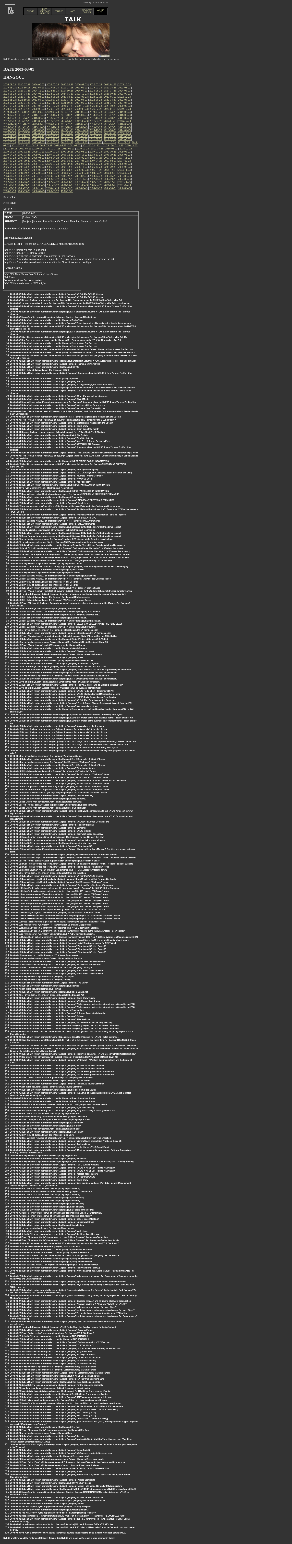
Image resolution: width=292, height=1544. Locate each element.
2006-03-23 (24, 166)
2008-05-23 (38, 157)
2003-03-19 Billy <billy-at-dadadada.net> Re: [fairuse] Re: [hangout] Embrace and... (50, 597)
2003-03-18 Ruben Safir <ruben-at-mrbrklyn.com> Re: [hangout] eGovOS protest (48, 648)
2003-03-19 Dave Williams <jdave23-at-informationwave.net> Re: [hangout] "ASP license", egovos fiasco (60, 579)
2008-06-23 (24, 157)
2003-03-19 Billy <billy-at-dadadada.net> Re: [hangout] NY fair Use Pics (44, 582)
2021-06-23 (124, 102)
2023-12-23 (81, 93)
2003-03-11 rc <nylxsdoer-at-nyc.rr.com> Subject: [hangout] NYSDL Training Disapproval (52, 934)
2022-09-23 (38, 99)
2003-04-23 (9, 179)
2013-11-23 (9, 136)
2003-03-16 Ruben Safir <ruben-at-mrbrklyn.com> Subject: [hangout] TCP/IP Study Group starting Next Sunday (63, 697)
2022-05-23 (95, 99)
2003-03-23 (24, 179)
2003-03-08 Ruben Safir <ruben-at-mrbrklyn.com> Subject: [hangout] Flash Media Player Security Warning (61, 1022)
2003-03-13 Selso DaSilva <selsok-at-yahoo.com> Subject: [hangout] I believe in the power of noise (57, 840)
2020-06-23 (38, 108)
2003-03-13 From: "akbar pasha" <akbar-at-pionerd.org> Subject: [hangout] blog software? (53, 805)
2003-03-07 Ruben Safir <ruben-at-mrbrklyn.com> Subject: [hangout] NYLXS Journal (50, 1081)
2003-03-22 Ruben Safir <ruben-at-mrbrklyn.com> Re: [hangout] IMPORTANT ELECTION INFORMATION (59, 491)
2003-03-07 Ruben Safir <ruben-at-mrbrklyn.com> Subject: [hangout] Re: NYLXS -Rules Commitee (57, 1065)
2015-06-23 (124, 127)
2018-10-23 (67, 115)
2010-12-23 (117, 145)
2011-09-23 (124, 142)
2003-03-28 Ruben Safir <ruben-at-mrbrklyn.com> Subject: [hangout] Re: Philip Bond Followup (55, 1268)
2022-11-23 (9, 99)
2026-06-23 (38, 84)
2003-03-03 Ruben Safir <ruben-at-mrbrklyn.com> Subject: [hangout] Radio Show (49, 426)
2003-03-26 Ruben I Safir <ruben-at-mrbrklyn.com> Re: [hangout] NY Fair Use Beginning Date (55, 1376)
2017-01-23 (110, 121)
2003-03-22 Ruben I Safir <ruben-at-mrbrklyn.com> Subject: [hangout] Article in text (50, 503)
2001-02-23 (124, 185)
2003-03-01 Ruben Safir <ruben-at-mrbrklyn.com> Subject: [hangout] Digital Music (49, 399)
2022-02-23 (9, 102)
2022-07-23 (67, 99)
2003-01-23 (52, 179)
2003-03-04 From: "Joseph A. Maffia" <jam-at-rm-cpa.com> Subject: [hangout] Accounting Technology (59, 1237)
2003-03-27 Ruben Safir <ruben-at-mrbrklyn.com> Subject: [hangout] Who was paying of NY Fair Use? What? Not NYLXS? (68, 1304)
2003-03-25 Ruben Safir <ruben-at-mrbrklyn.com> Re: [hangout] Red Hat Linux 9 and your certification (59, 1394)
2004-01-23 (9, 176)
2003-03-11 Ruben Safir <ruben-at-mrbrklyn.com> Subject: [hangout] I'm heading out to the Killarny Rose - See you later (67, 931)
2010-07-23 (54, 148)
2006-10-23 (52, 163)
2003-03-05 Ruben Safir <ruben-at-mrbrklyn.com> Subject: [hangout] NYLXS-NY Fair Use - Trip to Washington (62, 1168)
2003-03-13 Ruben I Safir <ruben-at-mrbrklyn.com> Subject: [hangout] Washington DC (51, 846)
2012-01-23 (67, 142)
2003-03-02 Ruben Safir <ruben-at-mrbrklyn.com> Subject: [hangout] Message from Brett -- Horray (57, 408)
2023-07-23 (24, 96)
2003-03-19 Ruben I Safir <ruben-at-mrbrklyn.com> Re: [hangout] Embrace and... (48, 618)
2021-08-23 (95, 102)
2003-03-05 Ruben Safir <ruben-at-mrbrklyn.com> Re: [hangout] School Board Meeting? (52, 1210)
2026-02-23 (96, 84)
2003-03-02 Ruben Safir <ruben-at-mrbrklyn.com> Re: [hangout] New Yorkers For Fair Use (53, 343)
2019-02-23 (9, 115)
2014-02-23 (96, 133)
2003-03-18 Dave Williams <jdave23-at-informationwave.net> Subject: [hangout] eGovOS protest (56, 654)
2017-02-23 (96, 121)
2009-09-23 (67, 151)
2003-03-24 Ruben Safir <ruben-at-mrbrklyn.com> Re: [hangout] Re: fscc (45, 1427)
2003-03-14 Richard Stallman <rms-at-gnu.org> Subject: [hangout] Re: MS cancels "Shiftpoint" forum (58, 792)
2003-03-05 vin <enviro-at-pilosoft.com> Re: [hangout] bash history (42, 1228)
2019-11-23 (9, 111)
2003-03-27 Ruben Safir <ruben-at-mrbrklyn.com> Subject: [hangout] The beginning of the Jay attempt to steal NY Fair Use (68, 1313)
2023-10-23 (110, 93)
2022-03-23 (124, 99)
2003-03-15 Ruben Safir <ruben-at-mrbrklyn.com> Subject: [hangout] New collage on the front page (57, 726)
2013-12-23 (124, 133)
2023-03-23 (81, 96)
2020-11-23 (96, 105)
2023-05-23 (52, 96)
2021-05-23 (9, 105)
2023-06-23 (38, 96)
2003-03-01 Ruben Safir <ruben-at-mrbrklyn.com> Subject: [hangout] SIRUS (46, 381)
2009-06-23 (110, 151)
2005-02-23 (81, 169)
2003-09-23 (67, 176)
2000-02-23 (38, 191)
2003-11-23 (38, 176)
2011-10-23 (109, 142)
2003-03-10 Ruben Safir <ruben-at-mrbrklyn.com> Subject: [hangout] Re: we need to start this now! (57, 961)
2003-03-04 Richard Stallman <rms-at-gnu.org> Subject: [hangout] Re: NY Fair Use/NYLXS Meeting (57, 432)
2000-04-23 (9, 191)
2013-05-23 (95, 136)
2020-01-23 (110, 108)
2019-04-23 (110, 111)
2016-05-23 (95, 124)
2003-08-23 (81, 176)
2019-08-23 (52, 111)
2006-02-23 (38, 166)
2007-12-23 (110, 157)
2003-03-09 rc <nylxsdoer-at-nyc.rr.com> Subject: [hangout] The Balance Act (47, 995)
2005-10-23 (95, 166)
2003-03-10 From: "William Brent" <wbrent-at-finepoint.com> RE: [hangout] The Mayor (51, 967)
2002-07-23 (9, 182)
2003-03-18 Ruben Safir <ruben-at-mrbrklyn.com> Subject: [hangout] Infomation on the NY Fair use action (60, 633)
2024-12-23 (38, 90)
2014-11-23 (96, 130)
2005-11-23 (81, 166)
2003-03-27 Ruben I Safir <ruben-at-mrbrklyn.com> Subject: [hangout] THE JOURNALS (51, 1345)
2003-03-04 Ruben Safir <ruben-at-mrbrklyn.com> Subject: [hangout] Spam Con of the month (54, 429)
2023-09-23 (124, 93)
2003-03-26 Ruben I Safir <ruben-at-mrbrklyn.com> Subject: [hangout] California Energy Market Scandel (60, 1373)
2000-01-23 (52, 191)
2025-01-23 (24, 90)
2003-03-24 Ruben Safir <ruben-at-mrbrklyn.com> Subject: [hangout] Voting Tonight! (50, 1450)
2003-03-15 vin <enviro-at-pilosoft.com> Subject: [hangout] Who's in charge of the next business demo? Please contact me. (69, 744)
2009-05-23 (124, 151)
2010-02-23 (125, 148)
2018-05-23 (9, 118)
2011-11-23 (95, 142)
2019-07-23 (67, 111)
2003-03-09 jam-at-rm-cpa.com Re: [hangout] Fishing (35, 989)
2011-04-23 (60, 145)
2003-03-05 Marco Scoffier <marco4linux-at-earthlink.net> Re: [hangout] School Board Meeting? (56, 1213)
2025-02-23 (9, 90)
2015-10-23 (67, 127)
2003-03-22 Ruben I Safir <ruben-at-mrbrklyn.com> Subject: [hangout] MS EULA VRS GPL (53, 518)
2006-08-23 (81, 163)
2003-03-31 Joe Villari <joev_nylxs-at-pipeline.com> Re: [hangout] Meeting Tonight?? (50, 1507)
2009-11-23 (38, 151)
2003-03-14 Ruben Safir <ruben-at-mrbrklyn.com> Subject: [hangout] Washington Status (52, 768)
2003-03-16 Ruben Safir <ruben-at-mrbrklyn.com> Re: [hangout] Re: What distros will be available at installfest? (63, 673)
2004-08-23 (38, 172)
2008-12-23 (67, 154)
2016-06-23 (81, 124)
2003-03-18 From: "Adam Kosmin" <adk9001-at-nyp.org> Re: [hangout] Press (47, 645)
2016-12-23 (124, 121)
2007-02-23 (124, 160)
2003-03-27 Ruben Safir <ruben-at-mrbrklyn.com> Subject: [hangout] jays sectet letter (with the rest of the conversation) (68, 1282)
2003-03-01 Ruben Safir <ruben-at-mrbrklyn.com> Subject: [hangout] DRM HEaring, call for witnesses (58, 396)
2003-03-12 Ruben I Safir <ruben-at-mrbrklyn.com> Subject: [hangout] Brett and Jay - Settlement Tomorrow (61, 885)
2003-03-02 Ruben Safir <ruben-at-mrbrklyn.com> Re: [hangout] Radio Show (46, 320)
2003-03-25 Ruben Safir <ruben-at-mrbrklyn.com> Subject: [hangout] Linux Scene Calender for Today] (59, 1418)
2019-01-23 (24, 115)
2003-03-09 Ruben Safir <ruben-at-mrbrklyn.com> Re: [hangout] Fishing (44, 986)
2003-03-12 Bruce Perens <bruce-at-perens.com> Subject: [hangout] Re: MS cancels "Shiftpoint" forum (60, 867)
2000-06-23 (110, 188)
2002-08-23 (124, 179)
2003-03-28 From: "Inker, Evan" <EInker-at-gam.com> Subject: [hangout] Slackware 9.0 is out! (55, 1465)
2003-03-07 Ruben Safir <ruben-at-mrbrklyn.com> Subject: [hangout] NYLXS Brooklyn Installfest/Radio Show (62, 1071)
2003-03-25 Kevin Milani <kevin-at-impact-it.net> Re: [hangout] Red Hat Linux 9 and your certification (58, 1400)
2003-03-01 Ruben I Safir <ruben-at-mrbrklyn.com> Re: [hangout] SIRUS (44, 367)
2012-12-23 (38, 139)
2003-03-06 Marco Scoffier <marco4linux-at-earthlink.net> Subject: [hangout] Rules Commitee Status (58, 1104)
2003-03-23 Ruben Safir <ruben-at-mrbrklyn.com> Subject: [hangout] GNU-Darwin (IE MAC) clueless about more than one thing (71, 473)
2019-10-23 (24, 111)
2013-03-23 (124, 136)
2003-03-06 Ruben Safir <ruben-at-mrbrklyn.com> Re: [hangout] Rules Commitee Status (52, 1098)
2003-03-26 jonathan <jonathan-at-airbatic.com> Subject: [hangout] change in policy (50, 1388)
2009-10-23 (52, 151)
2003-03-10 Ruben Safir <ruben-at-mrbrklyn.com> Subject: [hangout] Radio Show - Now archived (56, 970)
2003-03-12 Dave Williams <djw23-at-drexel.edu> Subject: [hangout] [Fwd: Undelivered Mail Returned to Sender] (63, 855)
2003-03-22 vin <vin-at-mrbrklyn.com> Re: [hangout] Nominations (41, 488)
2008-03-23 (67, 157)
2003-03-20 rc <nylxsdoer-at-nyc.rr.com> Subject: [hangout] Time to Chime (46, 563)
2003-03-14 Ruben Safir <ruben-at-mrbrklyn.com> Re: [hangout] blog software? (48, 799)
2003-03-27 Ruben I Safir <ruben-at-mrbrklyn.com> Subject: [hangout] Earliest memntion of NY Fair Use (60, 1342)
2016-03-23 (124, 124)
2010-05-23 (82, 148)
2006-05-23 (124, 163)
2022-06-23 (81, 99)
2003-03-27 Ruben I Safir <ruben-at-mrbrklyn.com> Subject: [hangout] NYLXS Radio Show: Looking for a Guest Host (65, 1348)
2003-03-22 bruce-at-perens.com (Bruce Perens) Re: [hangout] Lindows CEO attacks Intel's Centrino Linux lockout (65, 506)
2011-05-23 (46, 145)
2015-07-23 (110, 127)
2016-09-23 (38, 124)
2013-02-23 (9, 139)
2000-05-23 (124, 188)
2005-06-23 (24, 169)
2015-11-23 (52, 127)
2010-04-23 (97, 148)
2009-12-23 (24, 151)
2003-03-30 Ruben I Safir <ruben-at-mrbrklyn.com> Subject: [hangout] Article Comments (52, 1480)
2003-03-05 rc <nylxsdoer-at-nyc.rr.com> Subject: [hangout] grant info (43, 1155)
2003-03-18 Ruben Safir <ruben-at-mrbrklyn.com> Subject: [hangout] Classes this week (52, 651)
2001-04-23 (96, 185)
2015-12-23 (38, 127)
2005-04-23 (52, 169)
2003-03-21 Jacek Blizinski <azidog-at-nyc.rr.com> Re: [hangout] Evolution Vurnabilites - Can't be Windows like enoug (66, 548)
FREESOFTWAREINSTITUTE (45, 11)
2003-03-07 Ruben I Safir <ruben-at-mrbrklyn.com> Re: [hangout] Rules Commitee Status (53, 1090)
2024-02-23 (52, 93)
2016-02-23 (9, 127)
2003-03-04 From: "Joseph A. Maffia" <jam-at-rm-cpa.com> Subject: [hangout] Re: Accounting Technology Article (64, 1240)
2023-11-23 (96, 93)
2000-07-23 (95, 188)
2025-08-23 (52, 87)
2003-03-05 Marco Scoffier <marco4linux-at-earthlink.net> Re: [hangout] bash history (51, 1191)
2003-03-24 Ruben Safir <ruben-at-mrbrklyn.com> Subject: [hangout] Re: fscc (47, 1436)
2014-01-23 (110, 133)
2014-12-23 (81, 130)
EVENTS (30, 11)
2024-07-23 (110, 90)
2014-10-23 (110, 130)
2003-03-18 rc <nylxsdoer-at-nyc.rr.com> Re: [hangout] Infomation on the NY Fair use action (54, 630)
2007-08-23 (38, 160)
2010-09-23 (25, 148)
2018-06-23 (124, 115)
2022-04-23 (110, 99)
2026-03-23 (81, 84)
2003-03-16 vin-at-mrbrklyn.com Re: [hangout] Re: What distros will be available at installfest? (55, 682)
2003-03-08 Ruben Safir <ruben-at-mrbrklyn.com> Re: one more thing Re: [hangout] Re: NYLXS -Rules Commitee (64, 1025)
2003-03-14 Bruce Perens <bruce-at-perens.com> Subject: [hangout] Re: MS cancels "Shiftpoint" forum (60, 789)
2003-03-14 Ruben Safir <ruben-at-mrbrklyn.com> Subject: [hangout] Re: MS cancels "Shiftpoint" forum (60, 774)
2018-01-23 (67, 118)
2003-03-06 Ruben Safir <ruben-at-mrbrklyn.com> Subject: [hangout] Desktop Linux (50, 1144)
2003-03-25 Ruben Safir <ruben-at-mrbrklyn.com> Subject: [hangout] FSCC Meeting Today (53, 1412)
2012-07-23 (110, 139)
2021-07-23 (110, 102)
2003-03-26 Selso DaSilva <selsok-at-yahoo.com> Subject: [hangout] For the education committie (56, 1385)
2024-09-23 (81, 90)
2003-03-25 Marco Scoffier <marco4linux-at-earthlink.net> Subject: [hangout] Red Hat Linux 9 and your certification (65, 1403)
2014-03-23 (81, 133)
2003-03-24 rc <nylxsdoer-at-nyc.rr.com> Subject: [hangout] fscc (41, 1433)
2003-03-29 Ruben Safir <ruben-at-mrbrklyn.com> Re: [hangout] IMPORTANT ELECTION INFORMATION (59, 1468)
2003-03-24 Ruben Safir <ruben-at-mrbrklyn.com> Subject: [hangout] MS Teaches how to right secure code (61, 1453)
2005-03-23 (67, 169)
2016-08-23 (52, 124)
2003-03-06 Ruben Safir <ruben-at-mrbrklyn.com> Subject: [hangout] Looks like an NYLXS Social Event (59, 1147)
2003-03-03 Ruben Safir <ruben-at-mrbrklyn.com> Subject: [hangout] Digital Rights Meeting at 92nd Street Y (61, 423)
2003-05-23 (124, 176)
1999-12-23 (67, 191)
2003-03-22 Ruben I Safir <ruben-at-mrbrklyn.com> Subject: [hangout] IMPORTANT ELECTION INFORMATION (62, 500)
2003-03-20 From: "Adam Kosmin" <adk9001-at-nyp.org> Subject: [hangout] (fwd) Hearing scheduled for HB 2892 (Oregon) (69, 566)
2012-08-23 (95, 139)
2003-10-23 (52, 176)
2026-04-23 (67, 84)
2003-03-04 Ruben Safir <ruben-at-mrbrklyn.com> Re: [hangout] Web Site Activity (49, 435)
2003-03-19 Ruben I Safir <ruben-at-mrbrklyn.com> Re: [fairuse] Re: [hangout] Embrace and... (55, 615)
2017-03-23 (81, 121)
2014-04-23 (67, 133)
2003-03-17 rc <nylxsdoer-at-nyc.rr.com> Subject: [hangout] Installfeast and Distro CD (51, 660)
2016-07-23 (67, 124)
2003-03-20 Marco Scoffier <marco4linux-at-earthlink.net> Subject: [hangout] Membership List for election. (61, 560)
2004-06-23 (67, 172)
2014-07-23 (24, 133)
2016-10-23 (24, 124)
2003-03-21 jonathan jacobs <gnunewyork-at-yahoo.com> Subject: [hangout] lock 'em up (52, 530)
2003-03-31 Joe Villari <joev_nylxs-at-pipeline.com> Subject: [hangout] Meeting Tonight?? (53, 1513)
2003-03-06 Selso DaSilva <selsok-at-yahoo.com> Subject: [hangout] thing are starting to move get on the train (63, 1110)
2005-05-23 (38, 169)
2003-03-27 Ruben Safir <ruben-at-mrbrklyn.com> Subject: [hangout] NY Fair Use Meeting (53, 1360)
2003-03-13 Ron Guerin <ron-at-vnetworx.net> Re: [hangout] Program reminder (48, 808)
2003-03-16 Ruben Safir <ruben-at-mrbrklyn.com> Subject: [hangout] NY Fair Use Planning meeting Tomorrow (62, 700)
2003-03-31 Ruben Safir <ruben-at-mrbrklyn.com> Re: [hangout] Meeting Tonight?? (49, 1510)
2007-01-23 (9, 163)
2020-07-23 (24, 108)
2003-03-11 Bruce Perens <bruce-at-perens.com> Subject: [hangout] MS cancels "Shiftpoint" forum (57, 922)
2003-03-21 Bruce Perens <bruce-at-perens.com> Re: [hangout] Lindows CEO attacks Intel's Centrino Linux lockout (65, 536)
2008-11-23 (81, 154)
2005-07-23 (9, 169)
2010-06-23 (68, 148)
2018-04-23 (24, 118)
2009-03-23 (24, 154)
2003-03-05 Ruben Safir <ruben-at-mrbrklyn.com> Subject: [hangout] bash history (49, 1231)
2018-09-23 (81, 115)
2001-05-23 (81, 185)
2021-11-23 (52, 102)
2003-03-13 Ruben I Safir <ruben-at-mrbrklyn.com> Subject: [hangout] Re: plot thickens (52, 825)
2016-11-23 (9, 124)
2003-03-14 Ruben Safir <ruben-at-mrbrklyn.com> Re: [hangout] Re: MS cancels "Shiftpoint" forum (57, 759)
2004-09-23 (24, 172)
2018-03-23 (38, 118)
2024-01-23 (67, 93)
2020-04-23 (67, 108)
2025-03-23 (124, 87)
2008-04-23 (52, 157)
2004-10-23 (9, 172)
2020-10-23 (110, 105)
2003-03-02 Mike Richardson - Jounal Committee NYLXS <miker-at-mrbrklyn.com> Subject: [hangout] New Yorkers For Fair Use (71, 349)
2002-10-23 (95, 179)
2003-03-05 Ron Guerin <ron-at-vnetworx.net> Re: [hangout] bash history (45, 1188)
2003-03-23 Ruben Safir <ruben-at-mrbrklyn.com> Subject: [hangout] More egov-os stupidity (54, 470)
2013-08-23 (52, 136)
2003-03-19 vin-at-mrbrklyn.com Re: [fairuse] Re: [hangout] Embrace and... (46, 608)
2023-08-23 (9, 96)
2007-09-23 (24, 160)
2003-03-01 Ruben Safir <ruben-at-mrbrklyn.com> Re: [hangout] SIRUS (44, 378)
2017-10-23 (110, 118)
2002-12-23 (67, 179)
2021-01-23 (67, 105)
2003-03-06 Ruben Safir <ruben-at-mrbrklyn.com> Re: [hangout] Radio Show (46, 1123)
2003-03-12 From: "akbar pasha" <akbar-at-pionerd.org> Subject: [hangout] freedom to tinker (55, 861)
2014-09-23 (124, 130)
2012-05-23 (9, 142)
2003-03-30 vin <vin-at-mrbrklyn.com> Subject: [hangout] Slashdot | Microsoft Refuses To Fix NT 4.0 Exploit (61, 1524)
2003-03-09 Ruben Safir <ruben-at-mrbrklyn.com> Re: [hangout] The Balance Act (49, 992)
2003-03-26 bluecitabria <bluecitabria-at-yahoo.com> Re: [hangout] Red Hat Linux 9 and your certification (60, 1391)
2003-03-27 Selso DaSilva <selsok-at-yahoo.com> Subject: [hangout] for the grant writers (53, 1354)
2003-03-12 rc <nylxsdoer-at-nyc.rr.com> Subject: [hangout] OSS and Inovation (48, 873)
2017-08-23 (9, 121)
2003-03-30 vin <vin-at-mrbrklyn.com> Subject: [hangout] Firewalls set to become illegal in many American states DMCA (68, 1533)
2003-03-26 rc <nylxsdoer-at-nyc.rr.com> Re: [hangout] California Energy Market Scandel (53, 1367)
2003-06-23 (110, 176)
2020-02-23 (96, 108)
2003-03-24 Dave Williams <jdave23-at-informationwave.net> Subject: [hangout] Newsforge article (57, 1459)
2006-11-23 (38, 163)
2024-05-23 (9, 93)
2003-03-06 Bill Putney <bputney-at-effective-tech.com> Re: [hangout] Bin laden (48, 1116)
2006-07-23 (95, 163)
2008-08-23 (124, 154)
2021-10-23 (67, 102)
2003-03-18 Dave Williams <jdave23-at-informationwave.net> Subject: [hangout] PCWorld (52, 627)
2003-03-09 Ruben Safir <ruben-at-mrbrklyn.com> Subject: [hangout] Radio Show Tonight (52, 998)
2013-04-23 (110, 136)
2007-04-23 (96, 160)
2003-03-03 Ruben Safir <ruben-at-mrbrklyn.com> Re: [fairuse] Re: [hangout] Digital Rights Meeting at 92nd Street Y (65, 417)
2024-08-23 (95, 90)
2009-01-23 (52, 154)
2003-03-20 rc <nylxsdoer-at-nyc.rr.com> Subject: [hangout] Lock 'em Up (45, 573)
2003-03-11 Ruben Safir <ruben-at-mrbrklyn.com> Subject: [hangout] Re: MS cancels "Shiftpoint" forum (59, 891)
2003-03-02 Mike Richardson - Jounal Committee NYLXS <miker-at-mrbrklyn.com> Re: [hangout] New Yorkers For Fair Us (68, 337)
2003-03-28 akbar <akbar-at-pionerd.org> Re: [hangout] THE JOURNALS (45, 1246)
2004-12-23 (110, 169)
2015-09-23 (81, 127)
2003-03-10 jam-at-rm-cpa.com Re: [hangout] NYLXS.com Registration (44, 955)
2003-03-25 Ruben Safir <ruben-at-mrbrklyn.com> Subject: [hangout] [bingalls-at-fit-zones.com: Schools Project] (64, 1409)
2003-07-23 (95, 176)
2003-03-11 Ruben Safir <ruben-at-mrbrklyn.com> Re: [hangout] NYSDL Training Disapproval (54, 928)
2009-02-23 (38, 154)
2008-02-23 (81, 157)
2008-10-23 (95, 154)
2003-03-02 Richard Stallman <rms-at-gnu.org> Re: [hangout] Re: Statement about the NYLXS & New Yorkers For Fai (66, 300)
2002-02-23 (81, 182)
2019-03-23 (124, 111)
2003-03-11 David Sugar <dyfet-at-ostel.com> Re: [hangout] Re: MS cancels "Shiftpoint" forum (55, 912)
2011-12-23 (81, 142)
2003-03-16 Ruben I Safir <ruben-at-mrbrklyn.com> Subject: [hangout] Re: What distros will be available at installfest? (66, 685)
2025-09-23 (38, 87)
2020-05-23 (52, 108)
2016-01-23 (24, 127)
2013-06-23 (81, 136)
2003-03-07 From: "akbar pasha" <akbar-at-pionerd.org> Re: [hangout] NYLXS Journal (51, 1077)
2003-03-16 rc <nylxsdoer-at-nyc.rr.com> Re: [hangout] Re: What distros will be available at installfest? (59, 676)
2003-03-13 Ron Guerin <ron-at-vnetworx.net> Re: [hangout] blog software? (46, 802)
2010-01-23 (9, 151)
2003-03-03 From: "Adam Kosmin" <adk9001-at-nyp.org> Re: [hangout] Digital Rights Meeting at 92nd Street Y (63, 420)
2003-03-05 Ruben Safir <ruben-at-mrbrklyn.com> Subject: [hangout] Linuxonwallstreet (52, 1222)
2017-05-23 (52, 121)
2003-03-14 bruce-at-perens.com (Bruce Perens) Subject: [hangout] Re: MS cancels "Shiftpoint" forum (59, 777)
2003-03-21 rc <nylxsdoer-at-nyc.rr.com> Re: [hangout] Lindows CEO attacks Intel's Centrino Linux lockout (61, 539)
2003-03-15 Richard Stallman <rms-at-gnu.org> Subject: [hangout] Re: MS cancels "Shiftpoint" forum (58, 729)
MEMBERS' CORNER (87, 11)
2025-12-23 (124, 84)
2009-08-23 (81, 151)
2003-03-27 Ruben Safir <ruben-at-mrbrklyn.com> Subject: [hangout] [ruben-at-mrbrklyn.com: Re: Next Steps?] (63, 1307)
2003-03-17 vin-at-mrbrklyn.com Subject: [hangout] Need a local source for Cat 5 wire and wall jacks (58, 666)
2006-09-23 (67, 163)
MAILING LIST (100, 11)
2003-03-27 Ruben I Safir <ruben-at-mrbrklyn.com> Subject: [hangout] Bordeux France (51, 1330)
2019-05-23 (95, 111)
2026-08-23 (9, 84)
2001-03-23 (110, 185)
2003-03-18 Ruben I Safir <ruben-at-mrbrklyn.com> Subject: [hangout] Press (46, 657)
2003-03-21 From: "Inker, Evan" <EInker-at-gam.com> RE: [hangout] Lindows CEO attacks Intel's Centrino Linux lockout (67, 1462)
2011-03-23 (74, 145)
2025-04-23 (110, 87)
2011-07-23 (17, 145)
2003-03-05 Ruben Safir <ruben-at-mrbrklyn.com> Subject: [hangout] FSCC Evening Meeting (54, 1165)
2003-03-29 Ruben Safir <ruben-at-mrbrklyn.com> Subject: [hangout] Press (46, 1471)
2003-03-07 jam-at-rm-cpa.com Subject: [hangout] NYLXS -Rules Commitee (46, 1087)
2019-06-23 (81, 111)
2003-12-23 (24, 176)
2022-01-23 (24, 102)
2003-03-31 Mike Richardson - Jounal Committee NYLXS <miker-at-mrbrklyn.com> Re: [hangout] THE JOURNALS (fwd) (67, 1516)
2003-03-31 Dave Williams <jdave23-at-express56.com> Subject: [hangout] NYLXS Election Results (57, 1500)
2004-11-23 (124, 169)
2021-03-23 (38, 105)
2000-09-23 (67, 188)
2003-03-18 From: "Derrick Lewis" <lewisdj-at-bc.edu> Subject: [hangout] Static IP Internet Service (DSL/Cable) (63, 636)
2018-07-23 (110, 115)
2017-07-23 (24, 121)
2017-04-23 (67, 121)
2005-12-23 (67, 166)
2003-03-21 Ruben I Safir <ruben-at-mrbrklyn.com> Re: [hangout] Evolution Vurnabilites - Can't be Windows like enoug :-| (67, 545)
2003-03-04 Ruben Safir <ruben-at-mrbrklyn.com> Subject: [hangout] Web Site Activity (51, 438)
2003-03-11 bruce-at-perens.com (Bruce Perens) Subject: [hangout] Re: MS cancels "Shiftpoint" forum (59, 894)
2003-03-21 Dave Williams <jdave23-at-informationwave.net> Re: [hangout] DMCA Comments (55, 521)
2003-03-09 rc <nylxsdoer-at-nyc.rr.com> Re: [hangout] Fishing (40, 980)
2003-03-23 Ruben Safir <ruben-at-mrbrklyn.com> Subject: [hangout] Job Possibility (50, 482)
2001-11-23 (124, 182)
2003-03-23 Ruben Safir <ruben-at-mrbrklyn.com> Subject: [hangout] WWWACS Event (51, 479)
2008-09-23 (110, 154)
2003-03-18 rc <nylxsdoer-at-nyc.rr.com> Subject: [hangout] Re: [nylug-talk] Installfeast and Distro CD (59, 642)
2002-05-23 (38, 182)
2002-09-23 (110, 179)
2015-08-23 (95, 127)
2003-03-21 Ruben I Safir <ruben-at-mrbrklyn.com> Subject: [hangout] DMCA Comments (52, 524)
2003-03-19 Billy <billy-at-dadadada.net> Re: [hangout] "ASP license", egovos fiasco (50, 600)
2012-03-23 (38, 142)
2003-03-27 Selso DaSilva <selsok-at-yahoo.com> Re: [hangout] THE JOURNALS (49, 1336)
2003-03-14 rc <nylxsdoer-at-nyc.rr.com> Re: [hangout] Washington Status (46, 756)
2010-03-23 (111, 148)
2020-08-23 (9, 108)
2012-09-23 (81, 139)
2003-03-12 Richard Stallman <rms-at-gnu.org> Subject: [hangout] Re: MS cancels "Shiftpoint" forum (58, 870)
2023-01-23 (110, 96)
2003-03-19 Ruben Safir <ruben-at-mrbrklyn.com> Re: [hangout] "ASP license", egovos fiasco (55, 588)
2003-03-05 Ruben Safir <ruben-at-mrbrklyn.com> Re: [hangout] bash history (47, 1197)
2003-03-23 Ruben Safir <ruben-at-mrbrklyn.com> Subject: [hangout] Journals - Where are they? (56, 476)
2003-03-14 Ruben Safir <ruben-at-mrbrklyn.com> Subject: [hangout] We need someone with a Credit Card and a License (68, 780)
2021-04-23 (24, 105)
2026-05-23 (52, 84)
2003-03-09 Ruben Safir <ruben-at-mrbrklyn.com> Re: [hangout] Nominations (47, 1010)
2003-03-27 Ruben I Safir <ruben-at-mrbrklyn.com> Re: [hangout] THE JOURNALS (49, 1339)
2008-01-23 (96, 157)
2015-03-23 (38, 130)
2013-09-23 (38, 136)
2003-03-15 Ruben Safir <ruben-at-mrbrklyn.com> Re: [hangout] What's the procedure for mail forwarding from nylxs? (66, 715)
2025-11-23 (9, 87)
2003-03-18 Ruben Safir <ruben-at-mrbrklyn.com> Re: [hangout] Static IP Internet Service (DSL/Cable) (59, 639)
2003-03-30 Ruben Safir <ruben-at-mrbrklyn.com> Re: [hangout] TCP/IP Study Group (50, 1483)
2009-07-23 (95, 151)
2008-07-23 (9, 157)
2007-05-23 (81, 160)
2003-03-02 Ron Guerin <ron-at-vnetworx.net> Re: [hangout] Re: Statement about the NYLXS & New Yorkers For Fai (65, 340)
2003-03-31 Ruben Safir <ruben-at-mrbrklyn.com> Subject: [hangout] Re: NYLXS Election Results (56, 1497)
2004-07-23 (52, 172)
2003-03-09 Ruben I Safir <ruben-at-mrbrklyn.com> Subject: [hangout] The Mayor (49, 983)
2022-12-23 (124, 96)
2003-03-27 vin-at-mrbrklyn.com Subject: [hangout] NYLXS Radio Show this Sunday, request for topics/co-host (63, 1327)
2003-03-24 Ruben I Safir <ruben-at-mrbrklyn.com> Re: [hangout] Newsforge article (50, 1456)
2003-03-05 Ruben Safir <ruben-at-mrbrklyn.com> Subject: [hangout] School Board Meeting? (54, 1219)
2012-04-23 (24, 142)
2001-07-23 (52, 185)
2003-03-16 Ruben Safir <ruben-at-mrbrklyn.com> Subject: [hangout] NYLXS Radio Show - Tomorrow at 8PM (62, 691)
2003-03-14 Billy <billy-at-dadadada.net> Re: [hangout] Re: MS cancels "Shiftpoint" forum (53, 771)
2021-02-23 (52, 105)
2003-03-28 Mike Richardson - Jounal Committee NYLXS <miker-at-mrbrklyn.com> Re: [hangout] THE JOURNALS (64, 1255)
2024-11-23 (52, 90)
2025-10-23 (24, 87)
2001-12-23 (110, 182)
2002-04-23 (52, 182)
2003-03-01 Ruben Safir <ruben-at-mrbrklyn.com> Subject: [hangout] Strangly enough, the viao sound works (62, 384)
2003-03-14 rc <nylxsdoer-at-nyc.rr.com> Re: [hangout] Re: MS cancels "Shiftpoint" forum (53, 762)
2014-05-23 (52, 133)
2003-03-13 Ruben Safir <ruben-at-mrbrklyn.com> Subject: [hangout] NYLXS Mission (50, 831)
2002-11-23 (81, 179)
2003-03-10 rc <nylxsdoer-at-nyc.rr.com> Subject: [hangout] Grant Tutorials (46, 958)
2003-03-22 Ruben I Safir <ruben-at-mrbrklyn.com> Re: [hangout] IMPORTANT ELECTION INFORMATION (60, 485)
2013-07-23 (67, 136)
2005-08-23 (124, 166)
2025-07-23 (67, 87)
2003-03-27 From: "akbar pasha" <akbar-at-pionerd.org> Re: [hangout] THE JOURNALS (52, 1333)
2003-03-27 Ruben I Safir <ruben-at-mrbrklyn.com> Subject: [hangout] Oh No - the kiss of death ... (56, 1357)
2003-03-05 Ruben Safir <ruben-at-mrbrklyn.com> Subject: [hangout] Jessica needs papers (54, 1174)
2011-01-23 (103, 145)
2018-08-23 (95, 115)
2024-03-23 (38, 93)
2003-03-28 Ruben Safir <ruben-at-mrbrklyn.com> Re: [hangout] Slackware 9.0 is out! (51, 1249)
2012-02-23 (52, 142)
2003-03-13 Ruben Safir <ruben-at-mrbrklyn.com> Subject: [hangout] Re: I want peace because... (56, 834)
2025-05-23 (95, 87)
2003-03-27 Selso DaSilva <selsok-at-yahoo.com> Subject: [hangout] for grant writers (51, 1351)
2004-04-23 (96, 172)
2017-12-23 (81, 118)
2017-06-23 (38, 121)
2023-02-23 (96, 96)
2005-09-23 (110, 166)
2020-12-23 (81, 105)
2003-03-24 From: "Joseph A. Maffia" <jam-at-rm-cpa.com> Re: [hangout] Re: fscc (49, 1430)
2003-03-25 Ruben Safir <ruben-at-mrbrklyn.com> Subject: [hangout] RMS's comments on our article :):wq (61, 1397)
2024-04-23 (24, 93)
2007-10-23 (9, 160)
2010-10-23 (11, 148)
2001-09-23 (24, 185)
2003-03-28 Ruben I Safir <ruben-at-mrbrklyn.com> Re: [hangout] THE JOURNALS (49, 1252)
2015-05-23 (9, 130)
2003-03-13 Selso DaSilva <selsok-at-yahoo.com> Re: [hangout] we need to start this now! (53, 843)
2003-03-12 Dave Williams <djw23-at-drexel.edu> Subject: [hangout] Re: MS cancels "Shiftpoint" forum (59, 882)
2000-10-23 (52, 188)
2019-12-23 (124, 108)
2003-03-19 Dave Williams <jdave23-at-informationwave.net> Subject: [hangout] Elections (53, 576)
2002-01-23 (96, 182)
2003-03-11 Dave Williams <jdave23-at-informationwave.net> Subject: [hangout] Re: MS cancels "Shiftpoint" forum (65, 916)
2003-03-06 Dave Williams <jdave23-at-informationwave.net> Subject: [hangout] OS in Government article (60, 1138)
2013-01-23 (24, 139)
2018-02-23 (52, 118)
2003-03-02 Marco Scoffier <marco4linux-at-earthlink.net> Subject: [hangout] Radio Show (53, 317)
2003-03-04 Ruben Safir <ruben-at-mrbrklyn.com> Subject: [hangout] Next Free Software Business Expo (60, 441)
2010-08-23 (39, 148)
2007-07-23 (52, 160)
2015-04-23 (24, 130)
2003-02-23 (38, 179)
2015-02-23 (52, 130)
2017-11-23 (96, 118)
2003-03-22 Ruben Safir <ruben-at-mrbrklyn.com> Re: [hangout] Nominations (47, 497)
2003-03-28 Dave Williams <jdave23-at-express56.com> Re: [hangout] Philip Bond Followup (54, 1265)
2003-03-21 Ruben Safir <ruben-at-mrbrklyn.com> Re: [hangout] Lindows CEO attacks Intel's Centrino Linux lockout (65, 527)
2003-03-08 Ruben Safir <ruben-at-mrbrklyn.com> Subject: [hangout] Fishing (46, 1016)
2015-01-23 (67, 130)
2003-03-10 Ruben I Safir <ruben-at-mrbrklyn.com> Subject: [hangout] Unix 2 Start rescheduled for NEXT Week (63, 943)
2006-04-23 (9, 166)
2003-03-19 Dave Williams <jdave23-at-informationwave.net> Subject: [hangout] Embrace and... (55, 621)
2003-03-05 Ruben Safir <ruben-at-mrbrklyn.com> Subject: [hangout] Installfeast (48, 1158)
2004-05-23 (81, 172)
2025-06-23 (81, 87)
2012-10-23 (67, 139)
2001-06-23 (67, 185)
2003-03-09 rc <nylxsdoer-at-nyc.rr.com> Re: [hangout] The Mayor (42, 977)
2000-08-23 (81, 188)
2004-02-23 (124, 172)
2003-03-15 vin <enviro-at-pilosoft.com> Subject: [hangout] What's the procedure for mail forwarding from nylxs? (64, 747)
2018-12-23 (38, 115)
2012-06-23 (124, 139)
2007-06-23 (67, 160)
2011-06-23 (32, 145)
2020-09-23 (124, 105)
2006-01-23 (52, 166)
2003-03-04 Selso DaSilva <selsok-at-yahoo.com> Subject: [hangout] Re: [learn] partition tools (55, 1234)
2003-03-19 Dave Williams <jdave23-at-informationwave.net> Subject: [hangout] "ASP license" (55, 612)
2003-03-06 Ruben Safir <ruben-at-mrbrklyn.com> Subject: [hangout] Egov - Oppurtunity (52, 1107)
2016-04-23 (110, 124)
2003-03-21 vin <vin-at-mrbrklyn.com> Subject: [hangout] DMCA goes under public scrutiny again (56, 542)
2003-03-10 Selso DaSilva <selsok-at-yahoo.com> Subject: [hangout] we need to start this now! (55, 964)
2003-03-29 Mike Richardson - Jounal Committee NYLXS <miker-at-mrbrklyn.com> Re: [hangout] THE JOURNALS (64, 1243)
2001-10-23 (9, 185)
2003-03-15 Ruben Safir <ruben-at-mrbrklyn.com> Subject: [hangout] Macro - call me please (54, 706)
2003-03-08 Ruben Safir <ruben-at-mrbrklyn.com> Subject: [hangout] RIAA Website (50, 1019)
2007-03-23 (110, 160)
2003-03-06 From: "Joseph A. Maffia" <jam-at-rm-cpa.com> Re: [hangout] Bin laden (50, 1120)
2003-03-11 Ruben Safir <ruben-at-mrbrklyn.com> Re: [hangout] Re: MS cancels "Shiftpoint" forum (57, 909)
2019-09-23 (38, 111)
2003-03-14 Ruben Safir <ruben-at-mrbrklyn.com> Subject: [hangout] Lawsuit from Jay (51, 796)
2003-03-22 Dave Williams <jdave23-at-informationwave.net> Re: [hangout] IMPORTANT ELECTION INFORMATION (64, 494)
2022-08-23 (52, 99)
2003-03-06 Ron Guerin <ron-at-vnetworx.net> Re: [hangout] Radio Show (44, 1113)
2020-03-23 (81, 108)
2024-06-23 (124, 90)
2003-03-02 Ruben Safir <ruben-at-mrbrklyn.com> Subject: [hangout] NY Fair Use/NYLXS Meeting (56, 294)
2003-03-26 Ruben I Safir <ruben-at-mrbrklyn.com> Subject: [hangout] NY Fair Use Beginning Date (57, 1379)
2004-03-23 (110, 172)
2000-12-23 (24, 188)
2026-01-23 (110, 84)
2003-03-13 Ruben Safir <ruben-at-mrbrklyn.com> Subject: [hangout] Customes (48, 828)
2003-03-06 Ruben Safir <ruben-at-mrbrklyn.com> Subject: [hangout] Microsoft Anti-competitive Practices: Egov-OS (65, 1141)
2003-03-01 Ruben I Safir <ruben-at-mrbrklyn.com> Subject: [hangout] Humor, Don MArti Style (55, 364)
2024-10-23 (67, 90)
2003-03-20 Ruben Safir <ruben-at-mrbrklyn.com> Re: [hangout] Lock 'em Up (47, 569)
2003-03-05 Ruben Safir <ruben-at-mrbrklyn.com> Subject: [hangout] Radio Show (49, 1180)
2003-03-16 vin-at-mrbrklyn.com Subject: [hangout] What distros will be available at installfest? (55, 688)
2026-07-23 (24, 84)
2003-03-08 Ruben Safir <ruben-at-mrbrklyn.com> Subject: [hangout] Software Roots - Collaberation (58, 1013)
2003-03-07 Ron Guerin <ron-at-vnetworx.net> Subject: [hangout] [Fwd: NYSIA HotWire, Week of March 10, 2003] (64, 1057)
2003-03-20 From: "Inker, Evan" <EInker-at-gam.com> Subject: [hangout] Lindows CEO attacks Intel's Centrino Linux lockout (69, 557)
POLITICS (59, 11)
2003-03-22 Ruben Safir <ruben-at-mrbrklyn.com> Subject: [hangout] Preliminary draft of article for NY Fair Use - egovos (68, 515)
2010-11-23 (131, 145)
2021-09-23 (81, 102)
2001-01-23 (9, 188)
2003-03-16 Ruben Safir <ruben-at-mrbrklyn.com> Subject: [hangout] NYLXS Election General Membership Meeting (65, 694)
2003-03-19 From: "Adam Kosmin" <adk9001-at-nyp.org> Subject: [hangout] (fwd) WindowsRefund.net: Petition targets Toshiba (71, 591)
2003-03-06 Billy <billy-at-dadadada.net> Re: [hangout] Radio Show (42, 1135)
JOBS (72, 11)
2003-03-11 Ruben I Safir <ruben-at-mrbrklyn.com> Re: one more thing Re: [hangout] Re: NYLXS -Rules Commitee (64, 888)
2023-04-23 (67, 96)
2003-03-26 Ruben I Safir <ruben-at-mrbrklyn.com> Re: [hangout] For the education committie (55, 1382)
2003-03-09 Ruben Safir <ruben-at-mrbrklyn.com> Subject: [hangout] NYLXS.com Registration (55, 1001)
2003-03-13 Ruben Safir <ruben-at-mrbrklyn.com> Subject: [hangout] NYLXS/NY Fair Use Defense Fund (59, 822)
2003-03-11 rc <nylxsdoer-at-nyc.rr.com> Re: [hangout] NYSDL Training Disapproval (50, 925)
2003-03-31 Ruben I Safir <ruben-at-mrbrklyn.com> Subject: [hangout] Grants (47, 1503)
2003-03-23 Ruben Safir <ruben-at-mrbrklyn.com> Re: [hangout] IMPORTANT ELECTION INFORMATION (59, 461)
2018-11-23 (52, 115)
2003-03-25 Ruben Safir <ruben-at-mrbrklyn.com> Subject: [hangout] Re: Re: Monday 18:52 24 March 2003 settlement (66, 1406)
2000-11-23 (38, 188)
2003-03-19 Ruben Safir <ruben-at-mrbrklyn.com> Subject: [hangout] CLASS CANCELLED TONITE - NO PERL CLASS (66, 624)
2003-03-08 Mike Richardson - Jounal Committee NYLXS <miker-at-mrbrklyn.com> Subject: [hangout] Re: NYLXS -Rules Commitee (73, 1045)
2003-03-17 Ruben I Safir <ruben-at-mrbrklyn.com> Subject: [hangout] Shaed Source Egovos (54, 663)
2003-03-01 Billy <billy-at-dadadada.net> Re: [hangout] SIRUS (39, 370)
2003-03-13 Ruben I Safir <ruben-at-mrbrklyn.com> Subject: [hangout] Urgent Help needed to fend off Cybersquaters (66, 1486)
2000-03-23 (24, 191)
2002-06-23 (24, 182)
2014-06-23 (38, 133)
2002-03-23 (67, 182)
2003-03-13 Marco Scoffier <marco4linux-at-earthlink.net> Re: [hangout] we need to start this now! (57, 837)
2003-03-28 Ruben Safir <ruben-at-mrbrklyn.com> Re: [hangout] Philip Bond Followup (51, 1258)
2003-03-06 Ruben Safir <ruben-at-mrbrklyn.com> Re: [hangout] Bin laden (45, 1126)
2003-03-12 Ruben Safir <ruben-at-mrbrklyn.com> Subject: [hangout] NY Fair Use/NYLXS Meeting (56, 876)
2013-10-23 (24, 136)
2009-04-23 (9, 154)
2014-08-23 (9, 133)
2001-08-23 (38, 185)
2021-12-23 (38, 102)
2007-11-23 (124, 157)
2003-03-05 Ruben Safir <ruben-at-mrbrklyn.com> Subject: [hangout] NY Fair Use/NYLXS (52, 1177)
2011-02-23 (88, 145)
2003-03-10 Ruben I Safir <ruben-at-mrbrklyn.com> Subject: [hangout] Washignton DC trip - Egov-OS (58, 946)
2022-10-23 (24, 99)
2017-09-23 (124, 118)
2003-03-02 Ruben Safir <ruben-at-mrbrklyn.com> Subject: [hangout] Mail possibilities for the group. (58, 405)
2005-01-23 (96, 169)
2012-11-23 (52, 139)
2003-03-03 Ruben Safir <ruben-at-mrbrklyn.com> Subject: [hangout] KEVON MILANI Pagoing (55, 444)
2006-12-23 (24, 163)
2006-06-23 (110, 163)
